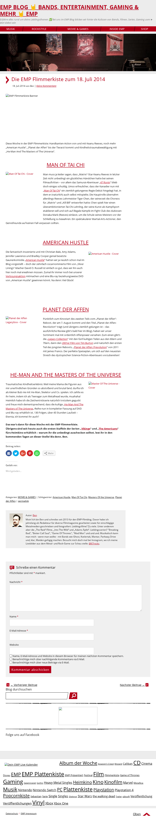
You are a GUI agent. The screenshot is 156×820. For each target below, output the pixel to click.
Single (53, 796)
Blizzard (118, 764)
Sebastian (35, 796)
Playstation (103, 789)
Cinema (146, 763)
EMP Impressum (29, 813)
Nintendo (25, 790)
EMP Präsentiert (74, 775)
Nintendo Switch (44, 790)
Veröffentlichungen (17, 803)
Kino (98, 781)
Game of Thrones (129, 775)
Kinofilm (113, 782)
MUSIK (10, 29)
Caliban (128, 763)
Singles (63, 796)
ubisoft (126, 796)
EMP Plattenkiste (43, 774)
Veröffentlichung (141, 796)
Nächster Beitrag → (132, 685)
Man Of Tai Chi (52, 190)
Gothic (40, 782)
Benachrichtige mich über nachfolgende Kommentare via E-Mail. (49, 659)
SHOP (144, 29)
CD (137, 762)
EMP (16, 774)
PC (60, 790)
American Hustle (35, 260)
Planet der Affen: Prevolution (90, 347)
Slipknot (73, 796)
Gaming (13, 781)
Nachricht (16, 582)
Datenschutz (12, 813)
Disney (6, 775)
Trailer (119, 796)
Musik (10, 789)
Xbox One (61, 803)
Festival (88, 775)
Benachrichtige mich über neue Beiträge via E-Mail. (41, 662)
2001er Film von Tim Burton (77, 343)
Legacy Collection (58, 339)
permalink (23, 501)
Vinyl (38, 802)
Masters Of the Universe (101, 497)
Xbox (49, 803)
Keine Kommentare (46, 86)
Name (14, 616)
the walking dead (104, 796)
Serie (45, 796)
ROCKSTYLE (39, 29)
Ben (35, 515)
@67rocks (94, 543)
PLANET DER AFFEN (66, 309)
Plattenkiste (78, 789)
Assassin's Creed (106, 764)
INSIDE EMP (117, 29)
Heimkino (82, 782)
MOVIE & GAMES (78, 29)
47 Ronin (105, 182)
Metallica (138, 782)
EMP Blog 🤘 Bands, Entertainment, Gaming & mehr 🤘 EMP (69, 10)
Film (98, 774)
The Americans (108, 428)
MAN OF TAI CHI (66, 164)
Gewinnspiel (30, 782)
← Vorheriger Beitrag (23, 685)
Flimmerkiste (112, 775)
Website (14, 644)
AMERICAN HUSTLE (66, 242)
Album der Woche (78, 763)
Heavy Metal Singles (58, 782)
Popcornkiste (16, 796)
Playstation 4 (124, 790)
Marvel (128, 782)
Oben (137, 814)
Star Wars (85, 796)
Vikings (85, 428)
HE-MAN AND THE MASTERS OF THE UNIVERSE (65, 374)
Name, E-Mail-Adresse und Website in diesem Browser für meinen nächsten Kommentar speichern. (68, 656)
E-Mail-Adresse (19, 630)
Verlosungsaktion (15, 276)
